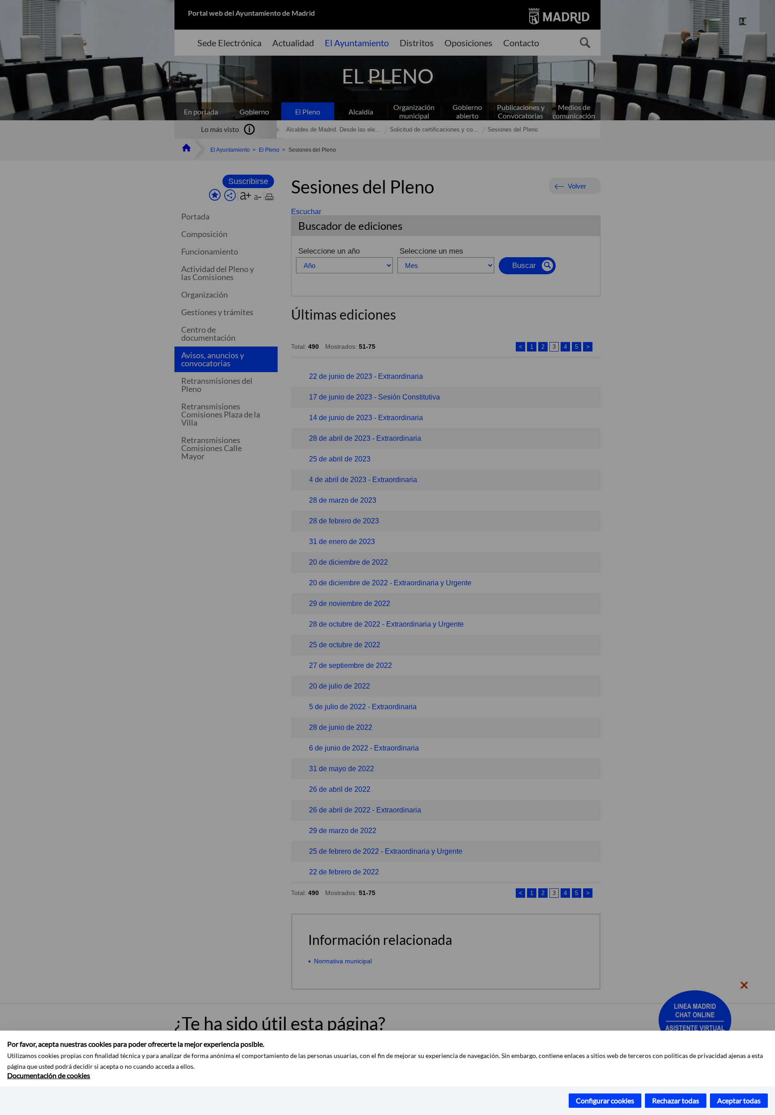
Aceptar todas (739, 1100)
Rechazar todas (675, 1100)
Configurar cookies (605, 1100)
